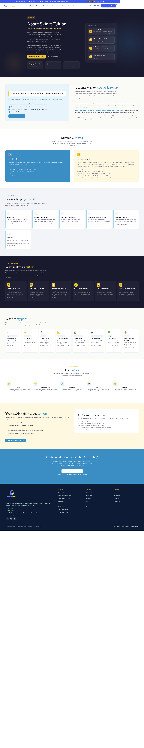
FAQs (87, 501)
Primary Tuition (61, 492)
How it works (89, 498)
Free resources (89, 504)
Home (31, 5)
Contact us (116, 504)
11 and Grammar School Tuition (65, 498)
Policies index (117, 498)
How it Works (46, 5)
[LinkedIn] (103, 2)
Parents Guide (89, 495)
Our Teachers (117, 495)
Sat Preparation (89, 492)
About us (38, 5)
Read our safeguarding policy (16, 440)
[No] (141, 745)
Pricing (64, 5)
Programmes (55, 5)
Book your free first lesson (36, 56)
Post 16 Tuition (61, 506)
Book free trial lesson (109, 5)
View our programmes (52, 56)
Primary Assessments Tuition (64, 495)
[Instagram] (101, 2)
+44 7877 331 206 (34, 1)
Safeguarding (117, 501)
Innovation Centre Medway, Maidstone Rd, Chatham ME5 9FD (55, 1)
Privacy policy (114, 745)
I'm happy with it (104, 745)
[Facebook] (98, 2)
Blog (69, 5)
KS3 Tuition (60, 501)
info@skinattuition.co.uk (22, 1)
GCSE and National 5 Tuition (64, 504)
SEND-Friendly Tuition (63, 509)
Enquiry (75, 5)
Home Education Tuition (63, 512)
